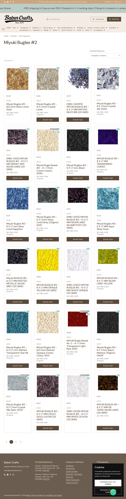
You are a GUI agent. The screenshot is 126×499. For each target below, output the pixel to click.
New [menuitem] (14, 28)
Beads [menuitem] (46, 30)
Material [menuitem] (35, 28)
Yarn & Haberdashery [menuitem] (65, 28)
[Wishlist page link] (3, 29)
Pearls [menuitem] (55, 30)
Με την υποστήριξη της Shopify (51, 495)
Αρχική (6, 36)
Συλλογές (14, 36)
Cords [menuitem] (79, 30)
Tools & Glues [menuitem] (48, 28)
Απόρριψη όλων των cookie (108, 491)
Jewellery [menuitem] (112, 28)
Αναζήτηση (70, 466)
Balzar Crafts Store (33, 495)
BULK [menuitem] (87, 30)
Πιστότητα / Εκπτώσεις (74, 474)
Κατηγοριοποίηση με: (97, 51)
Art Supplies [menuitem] (98, 30)
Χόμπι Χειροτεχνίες (72, 480)
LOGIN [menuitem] (8, 28)
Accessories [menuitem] (24, 30)
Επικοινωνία (70, 469)
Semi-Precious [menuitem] (67, 30)
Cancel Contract (72, 483)
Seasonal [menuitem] (36, 30)
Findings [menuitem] (80, 28)
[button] (114, 19)
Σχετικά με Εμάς (71, 471)
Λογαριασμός (99, 19)
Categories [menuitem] (24, 28)
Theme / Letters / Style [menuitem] (96, 28)
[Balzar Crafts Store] (18, 19)
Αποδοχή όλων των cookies (108, 483)
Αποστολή (69, 477)
